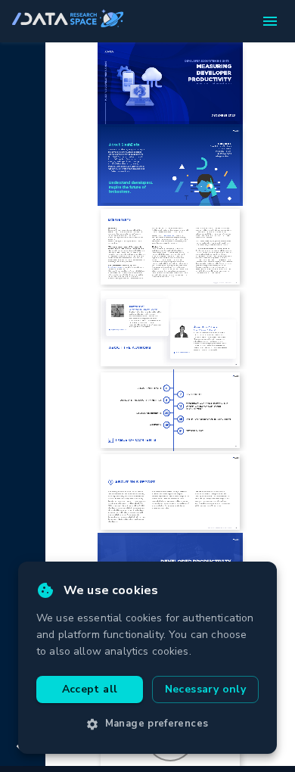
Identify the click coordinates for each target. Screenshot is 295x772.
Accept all (90, 689)
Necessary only (206, 689)
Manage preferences (157, 723)
